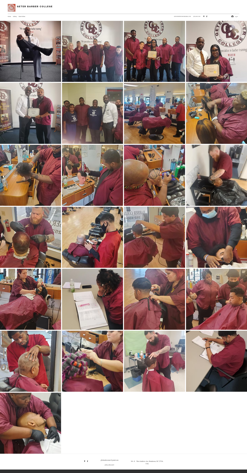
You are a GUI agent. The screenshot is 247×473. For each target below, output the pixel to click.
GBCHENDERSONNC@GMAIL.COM (182, 16)
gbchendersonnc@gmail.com (109, 460)
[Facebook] (207, 16)
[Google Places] (204, 16)
